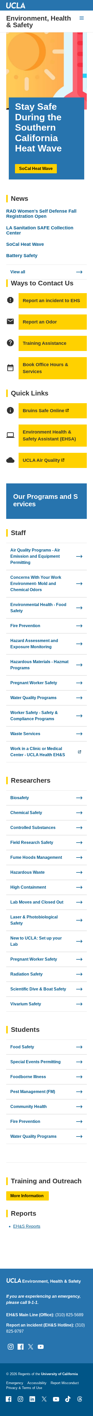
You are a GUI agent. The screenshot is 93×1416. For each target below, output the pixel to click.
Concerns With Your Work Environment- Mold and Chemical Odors (35, 583)
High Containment (28, 887)
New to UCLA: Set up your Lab (36, 941)
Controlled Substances (33, 827)
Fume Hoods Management (36, 857)
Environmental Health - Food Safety (38, 607)
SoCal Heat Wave (36, 168)
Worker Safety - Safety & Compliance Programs (34, 715)
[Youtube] (56, 1399)
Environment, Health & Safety (38, 21)
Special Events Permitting (35, 1062)
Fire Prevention (25, 626)
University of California (59, 1374)
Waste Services (25, 734)
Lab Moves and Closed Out (36, 902)
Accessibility (37, 1383)
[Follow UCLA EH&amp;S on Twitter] (30, 1346)
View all (17, 272)
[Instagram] (20, 1399)
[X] (44, 1399)
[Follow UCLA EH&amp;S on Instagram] (11, 1346)
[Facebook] (8, 1399)
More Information (27, 1196)
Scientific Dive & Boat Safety (38, 989)
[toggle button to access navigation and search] (81, 18)
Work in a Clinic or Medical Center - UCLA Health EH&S (37, 751)
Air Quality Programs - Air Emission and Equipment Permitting (35, 556)
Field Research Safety (31, 842)
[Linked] (32, 1399)
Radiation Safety (26, 974)
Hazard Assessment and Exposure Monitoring (34, 643)
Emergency (14, 1383)
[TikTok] (68, 1399)
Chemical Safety (26, 812)
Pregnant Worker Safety (33, 683)
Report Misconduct (65, 1383)
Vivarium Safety (25, 1004)
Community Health (28, 1106)
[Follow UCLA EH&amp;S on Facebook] (21, 1346)
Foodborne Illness (28, 1077)
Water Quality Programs (33, 698)
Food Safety (22, 1047)
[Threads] (80, 1399)
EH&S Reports (26, 1226)
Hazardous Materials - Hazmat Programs (39, 665)
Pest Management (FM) (32, 1091)
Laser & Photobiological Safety (34, 920)
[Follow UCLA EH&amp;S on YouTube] (41, 1346)
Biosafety (19, 798)
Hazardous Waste (27, 872)
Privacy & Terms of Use (24, 1388)
